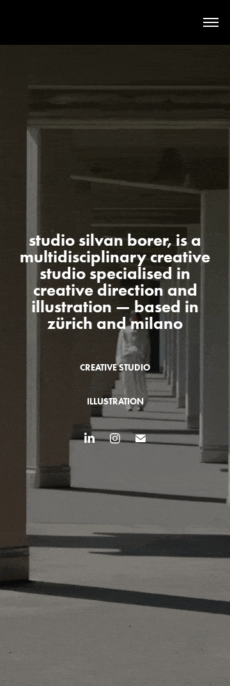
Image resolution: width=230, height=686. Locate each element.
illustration (115, 401)
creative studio (115, 367)
